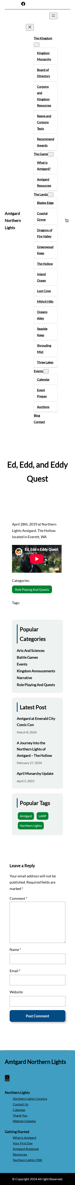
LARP (42, 816)
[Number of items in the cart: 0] (66, 220)
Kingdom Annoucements (36, 671)
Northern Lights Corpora (30, 1098)
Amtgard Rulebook (26, 1149)
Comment (18, 898)
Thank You (20, 1115)
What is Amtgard (24, 1137)
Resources (20, 1154)
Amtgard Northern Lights (13, 220)
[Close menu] (30, 27)
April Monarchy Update (35, 773)
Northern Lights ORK (27, 1160)
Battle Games (27, 657)
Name (15, 949)
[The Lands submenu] (50, 195)
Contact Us (20, 1104)
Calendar (19, 1110)
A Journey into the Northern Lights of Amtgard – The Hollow (34, 749)
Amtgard (26, 816)
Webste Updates (24, 1121)
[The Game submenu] (50, 154)
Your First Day (23, 1143)
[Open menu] (53, 16)
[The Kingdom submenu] (36, 45)
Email (15, 971)
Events (22, 664)
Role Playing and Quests (32, 589)
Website (16, 992)
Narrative (24, 677)
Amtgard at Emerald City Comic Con (36, 721)
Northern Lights (31, 825)
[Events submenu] (46, 371)
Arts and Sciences (31, 650)
